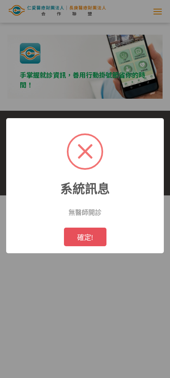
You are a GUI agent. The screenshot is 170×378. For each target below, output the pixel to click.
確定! (85, 237)
